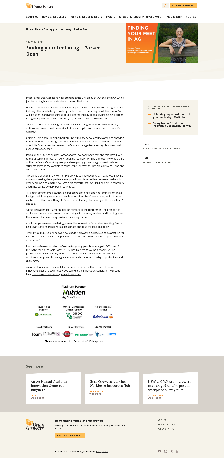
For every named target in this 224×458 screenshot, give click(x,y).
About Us (32, 16)
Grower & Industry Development (141, 16)
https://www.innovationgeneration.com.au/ (56, 274)
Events (110, 16)
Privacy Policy (166, 424)
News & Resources (54, 16)
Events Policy (166, 429)
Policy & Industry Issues (86, 16)
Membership (174, 16)
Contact (192, 16)
